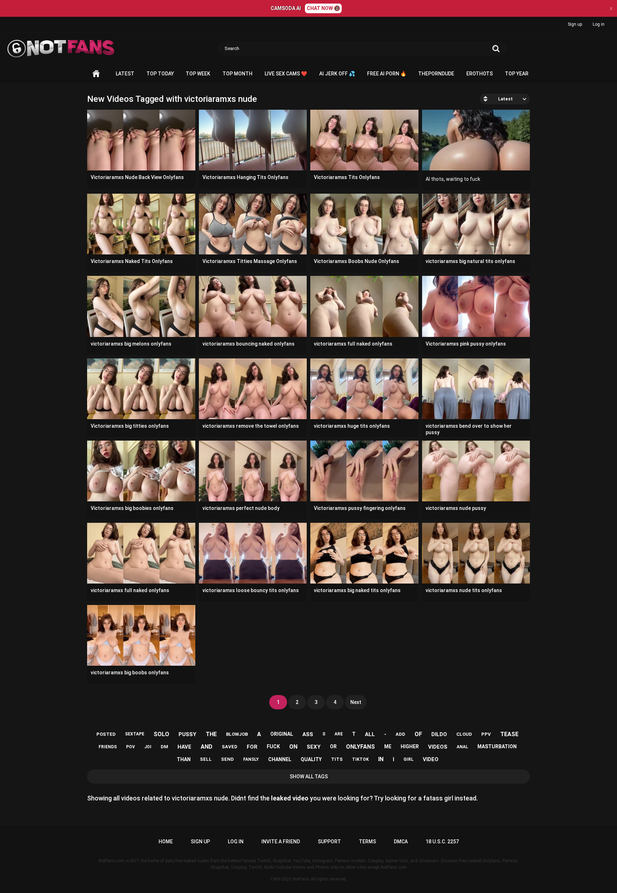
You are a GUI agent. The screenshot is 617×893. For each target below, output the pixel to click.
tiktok (360, 759)
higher (410, 746)
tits (337, 759)
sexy (314, 747)
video (430, 759)
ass (307, 734)
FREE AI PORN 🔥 (386, 73)
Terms (367, 841)
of (418, 734)
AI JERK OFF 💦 (337, 73)
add (400, 734)
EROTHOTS (479, 73)
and (206, 746)
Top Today (160, 73)
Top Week (198, 73)
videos (437, 747)
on (293, 746)
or (333, 746)
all (370, 734)
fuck (273, 746)
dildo (439, 734)
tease (509, 734)
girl (408, 759)
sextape (134, 733)
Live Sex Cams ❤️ (286, 73)
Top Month (237, 73)
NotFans (301, 879)
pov (130, 746)
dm (164, 746)
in (380, 759)
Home (96, 74)
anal (462, 746)
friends (108, 746)
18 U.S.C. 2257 (442, 841)
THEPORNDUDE (436, 73)
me (387, 746)
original (281, 734)
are (339, 733)
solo (161, 734)
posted (106, 734)
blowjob (237, 734)
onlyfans (360, 746)
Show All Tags (309, 776)
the (211, 734)
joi (147, 746)
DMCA (401, 841)
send (227, 759)
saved (229, 746)
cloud (464, 734)
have (184, 747)
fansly (251, 759)
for (252, 747)
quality (311, 759)
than (184, 759)
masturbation (497, 746)
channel (279, 759)
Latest (125, 73)
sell (206, 759)
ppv (486, 734)
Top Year (516, 73)
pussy (187, 734)
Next (355, 702)
